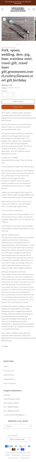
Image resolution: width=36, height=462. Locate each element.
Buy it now (18, 107)
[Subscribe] (29, 426)
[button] (2, 9)
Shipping (4, 87)
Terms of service (13, 458)
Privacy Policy (9, 371)
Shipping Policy (9, 379)
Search (6, 366)
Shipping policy (25, 458)
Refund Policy (9, 375)
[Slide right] (22, 44)
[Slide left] (14, 44)
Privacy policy (26, 455)
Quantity (4, 91)
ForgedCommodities (16, 452)
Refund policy (16, 455)
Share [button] (6, 346)
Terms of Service (10, 383)
